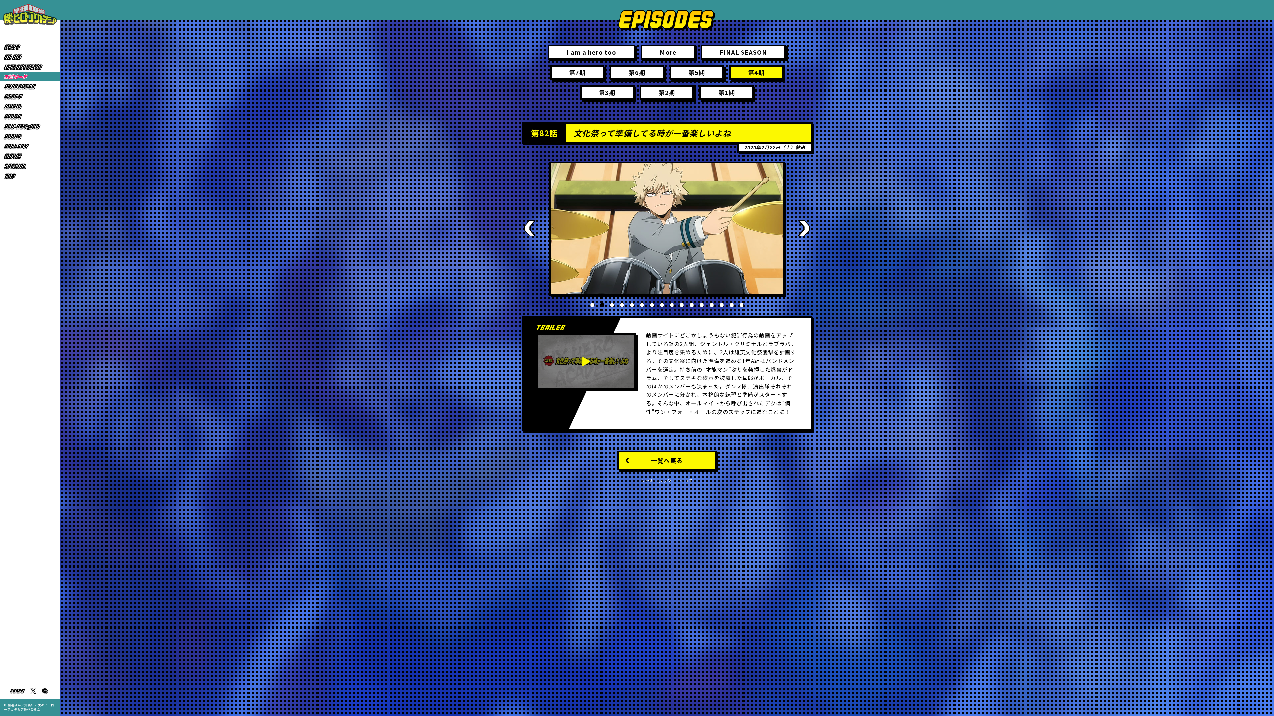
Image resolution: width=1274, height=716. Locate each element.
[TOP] (30, 176)
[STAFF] (30, 96)
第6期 (637, 72)
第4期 (756, 72)
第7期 (577, 72)
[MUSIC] (30, 106)
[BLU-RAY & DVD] (30, 126)
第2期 (667, 92)
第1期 (726, 92)
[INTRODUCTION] (30, 66)
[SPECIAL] (30, 166)
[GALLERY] (30, 146)
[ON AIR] (30, 56)
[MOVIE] (30, 156)
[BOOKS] (30, 136)
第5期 (696, 72)
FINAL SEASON (743, 52)
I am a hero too (592, 52)
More (668, 52)
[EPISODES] (30, 76)
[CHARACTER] (30, 86)
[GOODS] (30, 116)
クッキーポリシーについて (667, 480)
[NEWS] (30, 46)
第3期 (607, 92)
